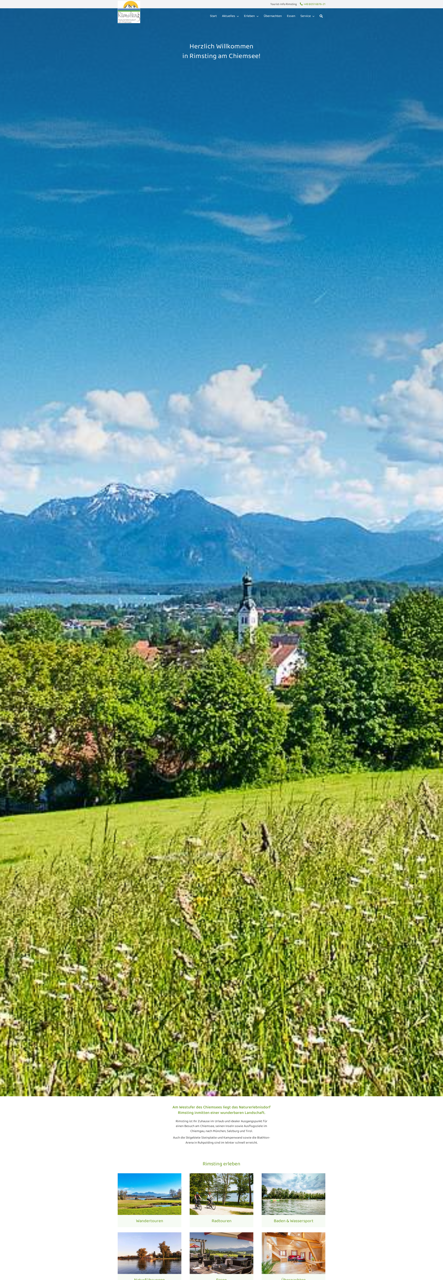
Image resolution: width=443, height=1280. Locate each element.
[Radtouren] (221, 1200)
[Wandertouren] (149, 1200)
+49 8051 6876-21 (314, 4)
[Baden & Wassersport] (293, 1200)
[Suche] (321, 16)
